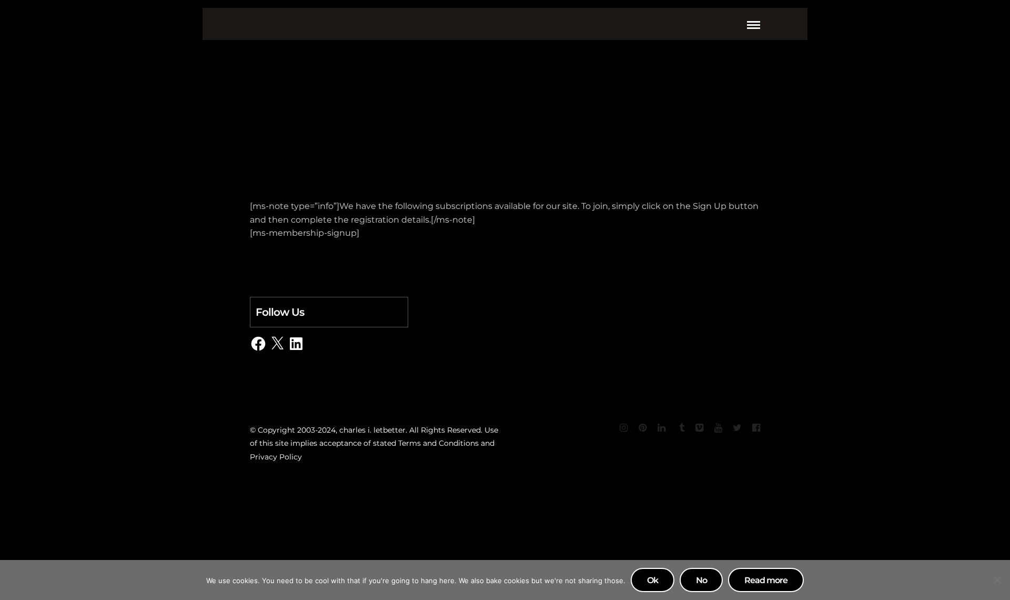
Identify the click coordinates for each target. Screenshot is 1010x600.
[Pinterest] (642, 428)
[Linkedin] (661, 428)
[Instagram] (623, 428)
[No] (997, 580)
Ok (652, 580)
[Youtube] (718, 428)
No (701, 580)
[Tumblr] (680, 428)
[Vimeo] (699, 428)
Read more (765, 580)
